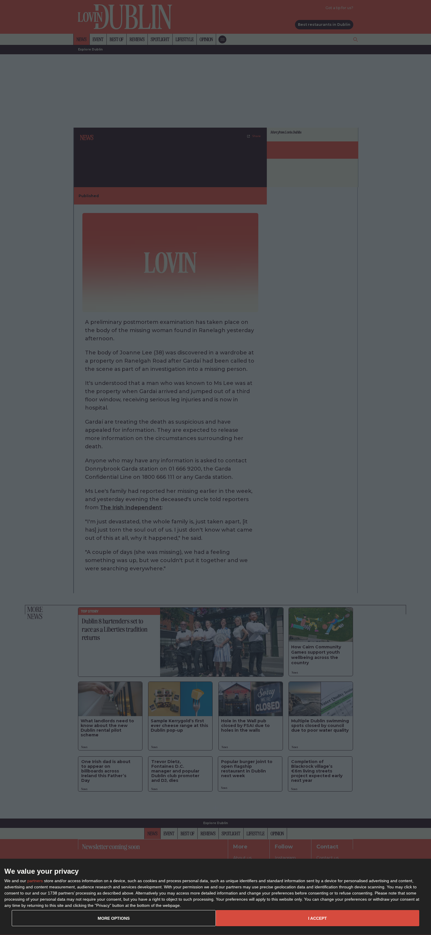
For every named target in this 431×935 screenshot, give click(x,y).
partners (35, 881)
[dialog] (215, 897)
